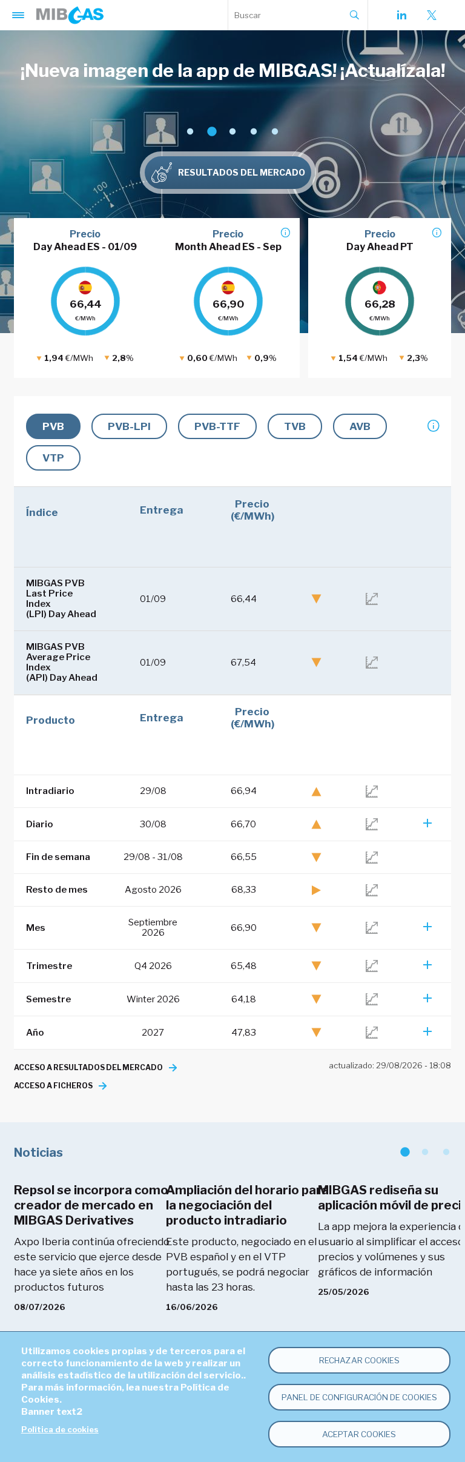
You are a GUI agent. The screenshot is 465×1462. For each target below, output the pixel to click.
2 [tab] (211, 131)
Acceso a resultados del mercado (88, 1067)
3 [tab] (232, 131)
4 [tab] (253, 131)
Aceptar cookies (359, 1434)
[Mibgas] (70, 15)
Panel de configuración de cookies (359, 1397)
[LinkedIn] (401, 15)
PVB (53, 426)
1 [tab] (189, 131)
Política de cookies (60, 1429)
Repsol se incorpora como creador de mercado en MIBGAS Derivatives (91, 1205)
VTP (53, 458)
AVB (360, 426)
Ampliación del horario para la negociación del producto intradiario (247, 1205)
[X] (432, 15)
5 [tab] (274, 131)
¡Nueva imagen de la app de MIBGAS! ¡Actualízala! (233, 71)
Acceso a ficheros (53, 1085)
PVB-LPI (129, 426)
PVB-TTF (217, 426)
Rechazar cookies (359, 1360)
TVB (295, 426)
